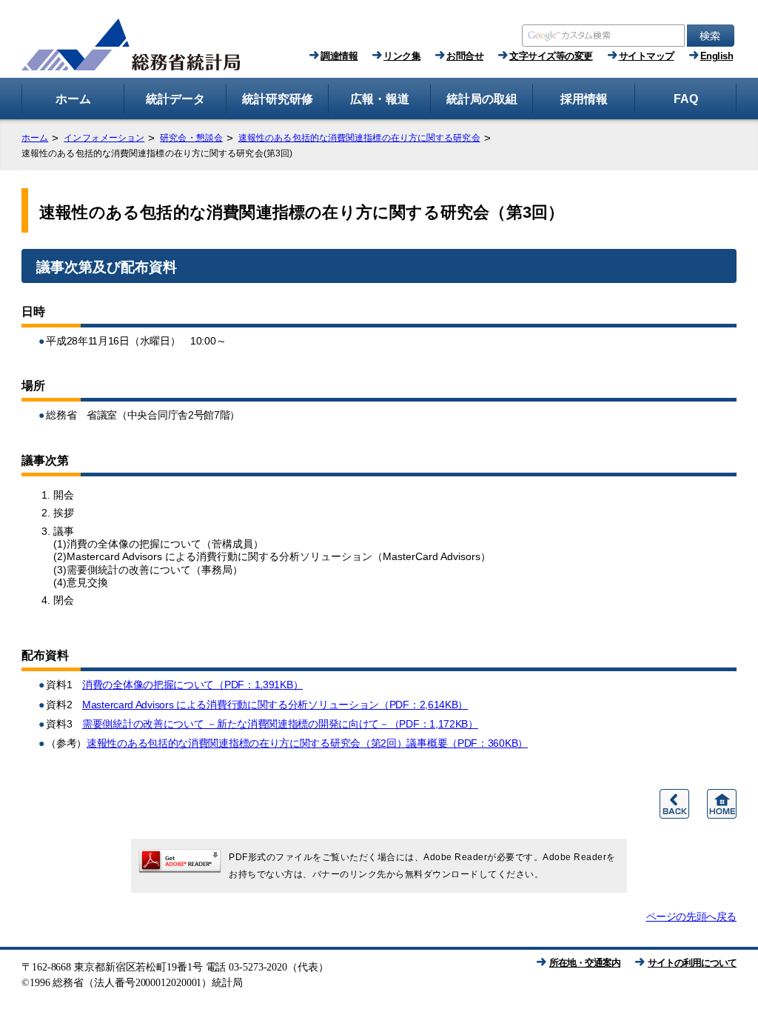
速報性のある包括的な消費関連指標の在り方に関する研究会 (359, 137)
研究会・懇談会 (191, 137)
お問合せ (464, 55)
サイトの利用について (692, 962)
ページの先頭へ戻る (691, 916)
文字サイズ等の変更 (551, 55)
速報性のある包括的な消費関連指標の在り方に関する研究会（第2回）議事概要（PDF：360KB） (307, 743)
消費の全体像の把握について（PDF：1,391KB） (192, 684)
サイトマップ (646, 55)
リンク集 (401, 55)
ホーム (34, 137)
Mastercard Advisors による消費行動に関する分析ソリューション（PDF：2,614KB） (275, 704)
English (717, 55)
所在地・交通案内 (584, 962)
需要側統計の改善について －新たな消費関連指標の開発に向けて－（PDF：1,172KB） (280, 724)
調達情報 (339, 55)
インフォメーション (104, 137)
